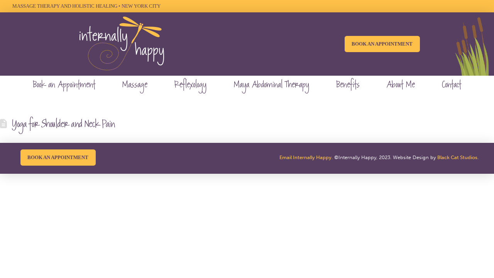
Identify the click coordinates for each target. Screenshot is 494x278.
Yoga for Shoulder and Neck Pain (63, 125)
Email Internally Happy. (306, 157)
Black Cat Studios (457, 157)
